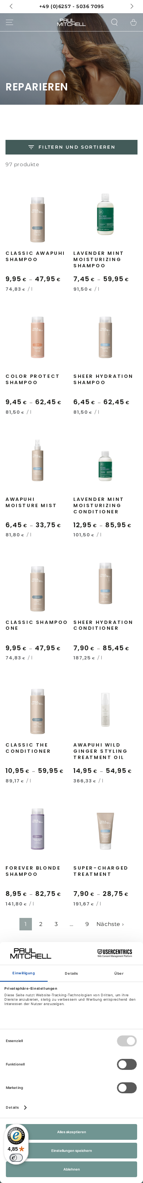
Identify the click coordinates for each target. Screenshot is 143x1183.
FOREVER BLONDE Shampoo (33, 871)
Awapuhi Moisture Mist (31, 502)
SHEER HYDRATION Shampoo (103, 379)
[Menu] (9, 22)
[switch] (16, 1158)
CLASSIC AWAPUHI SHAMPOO (35, 256)
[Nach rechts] (131, 6)
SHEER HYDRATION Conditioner (103, 626)
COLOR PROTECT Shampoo (33, 379)
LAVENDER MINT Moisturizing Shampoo (98, 259)
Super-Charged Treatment (101, 871)
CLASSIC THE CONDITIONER (28, 748)
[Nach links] (12, 6)
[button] (114, 22)
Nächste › (110, 923)
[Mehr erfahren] (71, 6)
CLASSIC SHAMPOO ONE (37, 626)
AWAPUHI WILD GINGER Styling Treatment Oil (100, 751)
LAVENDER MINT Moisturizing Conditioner (98, 505)
